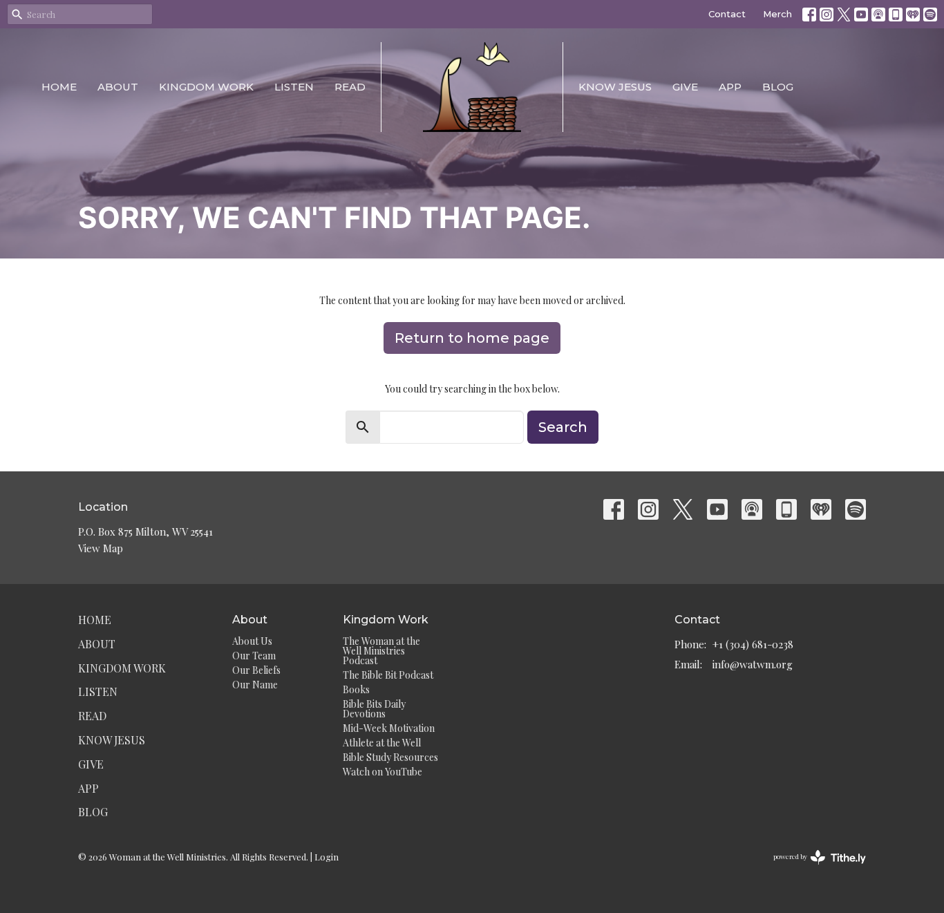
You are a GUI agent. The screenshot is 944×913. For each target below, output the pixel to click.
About (117, 86)
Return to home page (472, 338)
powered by (812, 868)
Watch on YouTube (382, 771)
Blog (777, 86)
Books (356, 689)
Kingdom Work (206, 86)
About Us (252, 641)
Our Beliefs (256, 670)
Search (562, 427)
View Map (100, 548)
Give (685, 86)
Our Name (255, 684)
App (730, 86)
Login (326, 857)
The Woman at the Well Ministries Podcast (381, 650)
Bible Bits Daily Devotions (374, 708)
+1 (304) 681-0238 (752, 644)
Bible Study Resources (390, 757)
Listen (294, 86)
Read (350, 86)
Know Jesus (615, 86)
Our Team (254, 655)
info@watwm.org (752, 664)
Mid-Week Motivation (389, 728)
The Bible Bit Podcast (388, 674)
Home (59, 86)
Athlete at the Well (382, 742)
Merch (777, 13)
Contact (727, 13)
